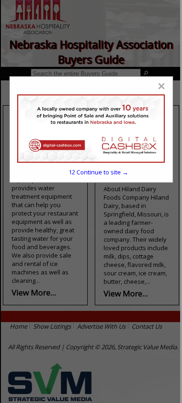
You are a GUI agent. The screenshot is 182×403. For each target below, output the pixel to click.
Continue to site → (98, 172)
